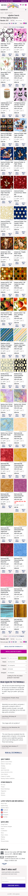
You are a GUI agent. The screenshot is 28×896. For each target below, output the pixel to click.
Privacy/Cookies (5, 841)
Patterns (3, 795)
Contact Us (4, 849)
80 (13, 23)
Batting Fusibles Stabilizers (8, 778)
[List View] (26, 23)
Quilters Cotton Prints (6, 761)
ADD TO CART (10, 54)
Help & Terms (4, 835)
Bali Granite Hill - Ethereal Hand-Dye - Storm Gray (19, 590)
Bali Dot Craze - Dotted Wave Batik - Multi (20, 405)
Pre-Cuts (3, 784)
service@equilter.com (11, 857)
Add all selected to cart (13, 651)
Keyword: (3, 658)
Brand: (4, 669)
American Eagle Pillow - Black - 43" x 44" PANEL (6, 134)
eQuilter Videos (5, 807)
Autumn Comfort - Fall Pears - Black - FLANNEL (6, 313)
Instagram (5, 814)
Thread (2, 787)
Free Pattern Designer (6, 826)
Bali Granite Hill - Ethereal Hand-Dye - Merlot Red (6, 560)
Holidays (3, 766)
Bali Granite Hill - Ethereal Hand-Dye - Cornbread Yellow (19, 465)
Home (1, 13)
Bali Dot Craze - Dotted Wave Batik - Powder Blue (6, 434)
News (2, 833)
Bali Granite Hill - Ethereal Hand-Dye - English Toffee (6, 495)
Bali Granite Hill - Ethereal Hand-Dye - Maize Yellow (19, 529)
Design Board (4, 824)
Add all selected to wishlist (13, 646)
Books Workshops (5, 789)
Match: (4, 662)
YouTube (5, 817)
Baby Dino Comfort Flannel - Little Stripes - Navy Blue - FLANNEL (6, 345)
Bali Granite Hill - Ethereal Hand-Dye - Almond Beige (19, 434)
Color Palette (4, 774)
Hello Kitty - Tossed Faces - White (5, 44)
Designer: (3, 672)
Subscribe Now (13, 885)
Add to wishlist (3, 54)
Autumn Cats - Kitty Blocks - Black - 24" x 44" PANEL (6, 253)
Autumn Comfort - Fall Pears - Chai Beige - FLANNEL (19, 314)
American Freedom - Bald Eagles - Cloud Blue (20, 134)
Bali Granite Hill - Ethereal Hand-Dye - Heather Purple (19, 495)
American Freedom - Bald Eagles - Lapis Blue (7, 163)
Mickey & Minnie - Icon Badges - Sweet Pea (19, 44)
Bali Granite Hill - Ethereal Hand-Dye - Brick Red (6, 465)
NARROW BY (4, 10)
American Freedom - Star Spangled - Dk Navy (20, 222)
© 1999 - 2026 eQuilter (14, 894)
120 (16, 23)
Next (21, 27)
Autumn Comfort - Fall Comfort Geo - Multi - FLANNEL (19, 284)
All (9, 23)
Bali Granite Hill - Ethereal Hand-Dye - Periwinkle (19, 560)
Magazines (3, 791)
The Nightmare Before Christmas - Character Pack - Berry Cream (19, 104)
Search (23, 1)
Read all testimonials (13, 753)
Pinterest (5, 812)
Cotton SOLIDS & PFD (6, 772)
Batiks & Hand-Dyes (6, 763)
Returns (3, 839)
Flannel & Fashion (5, 776)
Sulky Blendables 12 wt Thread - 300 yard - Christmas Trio (6, 104)
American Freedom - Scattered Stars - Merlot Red (20, 192)
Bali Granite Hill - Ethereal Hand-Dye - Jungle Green (6, 529)
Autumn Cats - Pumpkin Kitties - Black (20, 253)
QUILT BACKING (5, 770)
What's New (4, 803)
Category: (3, 665)
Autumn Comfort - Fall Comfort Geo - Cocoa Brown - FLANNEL (6, 284)
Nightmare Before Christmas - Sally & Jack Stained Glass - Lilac (20, 74)
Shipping (3, 837)
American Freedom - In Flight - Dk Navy (19, 163)
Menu (5, 5)
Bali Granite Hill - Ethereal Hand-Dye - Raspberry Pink (6, 590)
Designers (3, 768)
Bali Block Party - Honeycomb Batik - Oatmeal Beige (18, 375)
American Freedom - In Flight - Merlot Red (6, 192)
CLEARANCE (4, 830)
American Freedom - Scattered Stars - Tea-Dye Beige (6, 223)
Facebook (5, 810)
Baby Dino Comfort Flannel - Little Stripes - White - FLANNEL (20, 345)
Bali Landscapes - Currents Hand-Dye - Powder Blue (6, 621)
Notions (3, 793)
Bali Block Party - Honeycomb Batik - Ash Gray (6, 375)
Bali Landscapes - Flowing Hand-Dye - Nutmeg (19, 621)
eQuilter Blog (4, 805)
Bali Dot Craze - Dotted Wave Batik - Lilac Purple (7, 405)
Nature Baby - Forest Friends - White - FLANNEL (6, 74)
